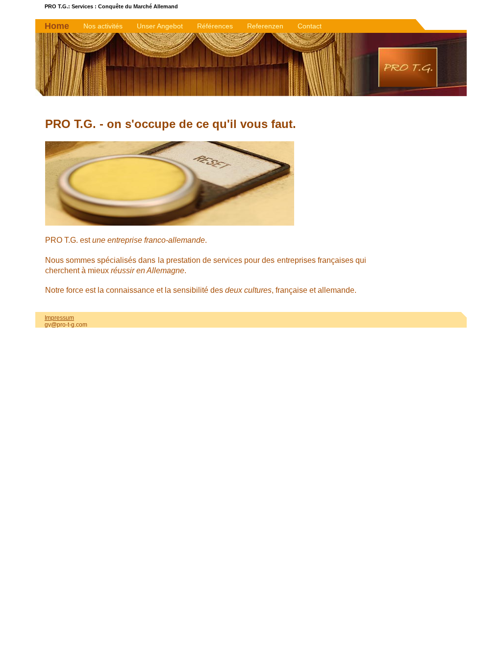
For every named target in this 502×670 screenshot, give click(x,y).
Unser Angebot (160, 26)
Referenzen (265, 26)
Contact (310, 26)
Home (57, 26)
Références (215, 26)
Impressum (59, 317)
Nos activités (103, 26)
